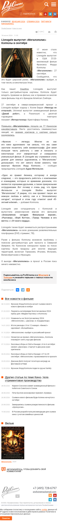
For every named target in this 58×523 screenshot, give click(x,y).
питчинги (46, 21)
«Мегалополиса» (21, 126)
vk (55, 14)
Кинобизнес (7, 24)
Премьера (7, 126)
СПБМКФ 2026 (33, 21)
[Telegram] (22, 289)
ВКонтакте (43, 275)
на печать (49, 32)
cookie (44, 509)
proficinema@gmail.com (44, 491)
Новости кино (17, 28)
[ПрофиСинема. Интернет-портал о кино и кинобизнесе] (12, 5)
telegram (50, 14)
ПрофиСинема (6, 28)
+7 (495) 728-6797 (45, 488)
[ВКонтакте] (17, 289)
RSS (41, 14)
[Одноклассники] (28, 289)
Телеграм (8, 277)
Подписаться (29, 14)
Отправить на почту (55, 32)
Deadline (24, 89)
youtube (45, 14)
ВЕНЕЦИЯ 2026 (18, 21)
